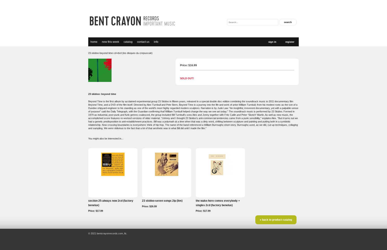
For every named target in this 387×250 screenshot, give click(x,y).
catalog (128, 41)
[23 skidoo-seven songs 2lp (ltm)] (166, 175)
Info (156, 41)
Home (93, 41)
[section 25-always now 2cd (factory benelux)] (113, 175)
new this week (110, 41)
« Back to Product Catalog (276, 219)
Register (289, 42)
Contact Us (143, 41)
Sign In (272, 42)
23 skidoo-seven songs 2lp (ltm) (162, 200)
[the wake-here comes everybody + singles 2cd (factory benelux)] (220, 175)
